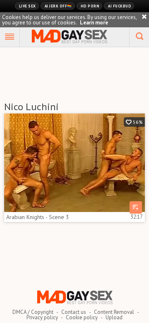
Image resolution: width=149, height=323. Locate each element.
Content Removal (114, 312)
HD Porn (90, 6)
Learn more (94, 22)
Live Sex (27, 6)
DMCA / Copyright (32, 312)
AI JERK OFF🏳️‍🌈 (58, 6)
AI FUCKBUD (119, 6)
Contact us (73, 312)
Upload (114, 317)
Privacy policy (42, 317)
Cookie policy (82, 317)
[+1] (10, 37)
